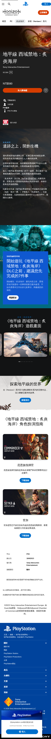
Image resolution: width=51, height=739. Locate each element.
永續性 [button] (7, 675)
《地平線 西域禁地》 (29, 178)
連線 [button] (6, 692)
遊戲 (11, 635)
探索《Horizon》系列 (37, 21)
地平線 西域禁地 (22, 635)
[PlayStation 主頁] (25, 4)
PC (11, 21)
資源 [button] (6, 687)
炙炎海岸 (20, 21)
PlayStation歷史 (10, 664)
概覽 (4, 21)
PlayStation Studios (11, 653)
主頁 (5, 635)
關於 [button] (6, 643)
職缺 (5, 650)
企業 (5, 660)
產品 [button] (6, 670)
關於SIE (7, 647)
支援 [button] (6, 681)
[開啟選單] (3, 4)
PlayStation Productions (12, 657)
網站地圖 (43, 728)
